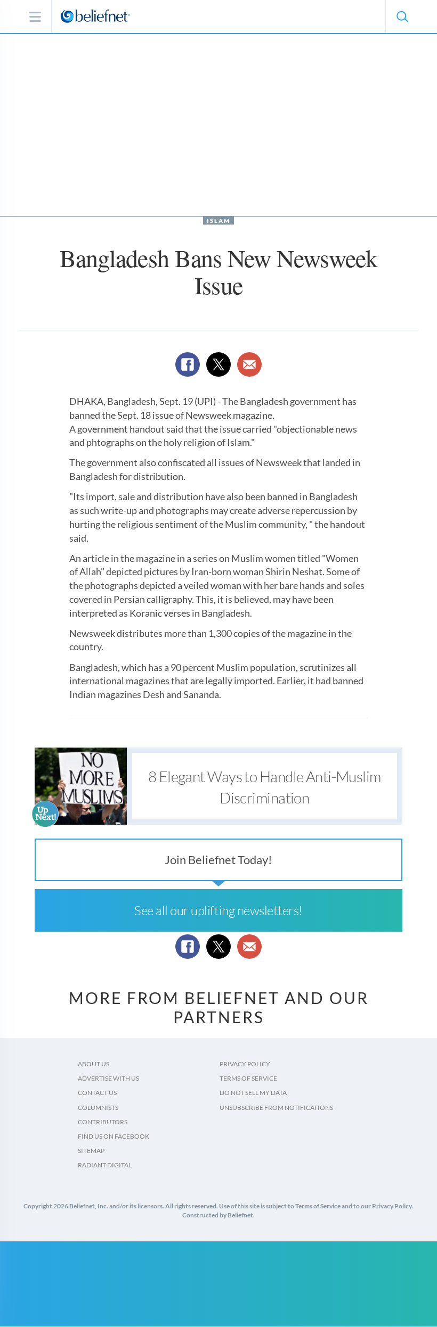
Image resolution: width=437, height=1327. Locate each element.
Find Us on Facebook (113, 1136)
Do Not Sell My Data (253, 1093)
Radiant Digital (105, 1165)
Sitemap (91, 1151)
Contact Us (97, 1093)
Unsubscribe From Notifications (276, 1108)
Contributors (102, 1122)
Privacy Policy (245, 1064)
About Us (93, 1064)
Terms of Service (248, 1078)
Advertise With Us (108, 1078)
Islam (218, 220)
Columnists (98, 1108)
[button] (401, 16)
